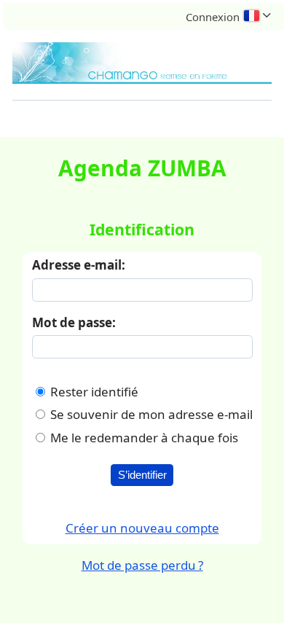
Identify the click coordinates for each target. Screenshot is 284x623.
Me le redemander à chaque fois (144, 437)
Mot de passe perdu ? (142, 565)
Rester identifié (94, 391)
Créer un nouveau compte (142, 528)
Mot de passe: (74, 322)
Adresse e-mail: (78, 264)
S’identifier (142, 475)
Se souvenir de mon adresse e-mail (151, 414)
